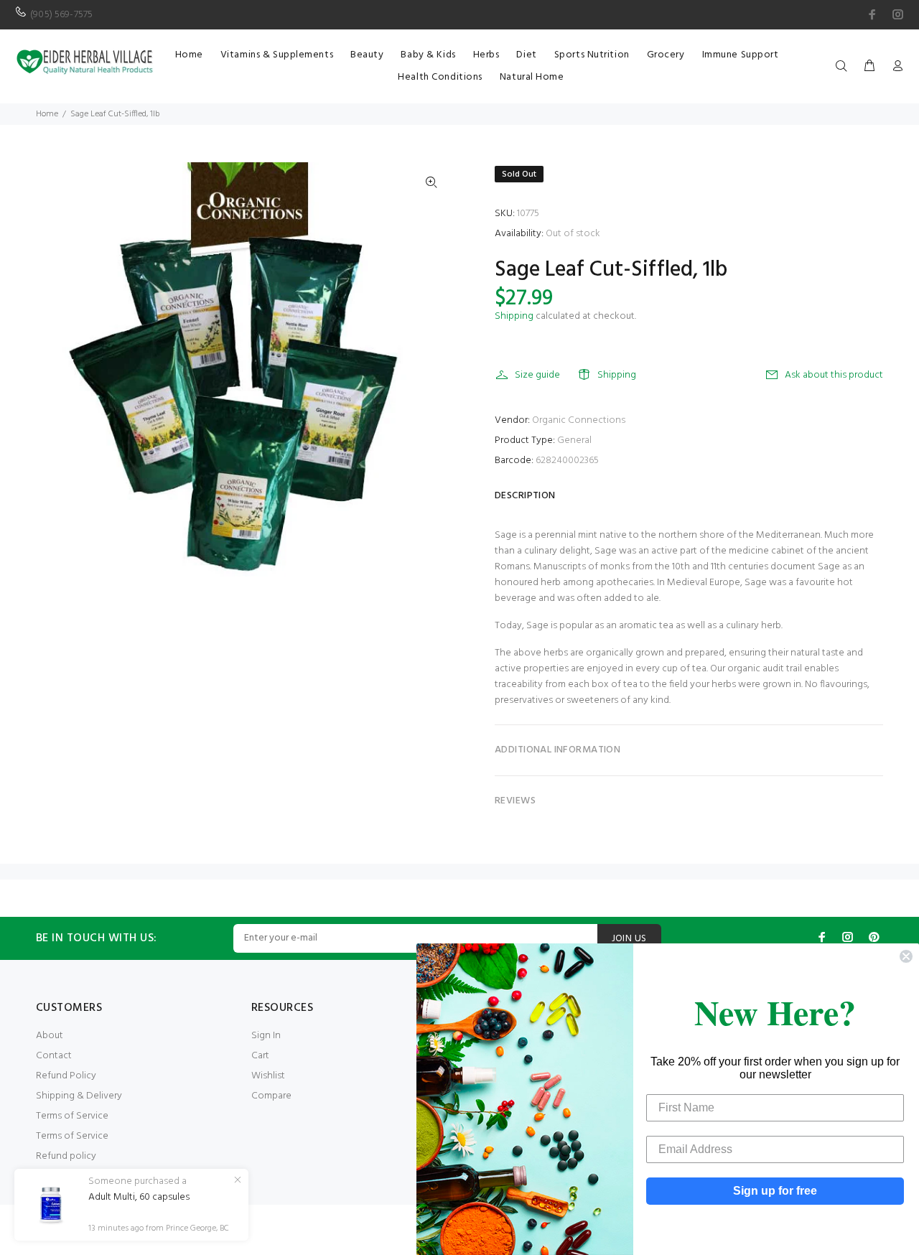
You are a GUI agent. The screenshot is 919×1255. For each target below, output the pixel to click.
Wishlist (268, 1076)
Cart (260, 1056)
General (574, 440)
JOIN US (629, 938)
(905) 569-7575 (61, 14)
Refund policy (66, 1156)
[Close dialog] (906, 956)
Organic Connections (578, 420)
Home (47, 114)
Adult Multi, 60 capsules (139, 1197)
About (49, 1035)
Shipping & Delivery (79, 1096)
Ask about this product (834, 375)
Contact (54, 1056)
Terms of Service (72, 1116)
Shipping (514, 316)
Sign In (266, 1035)
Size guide (537, 375)
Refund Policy (66, 1076)
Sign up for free (775, 1191)
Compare (271, 1096)
